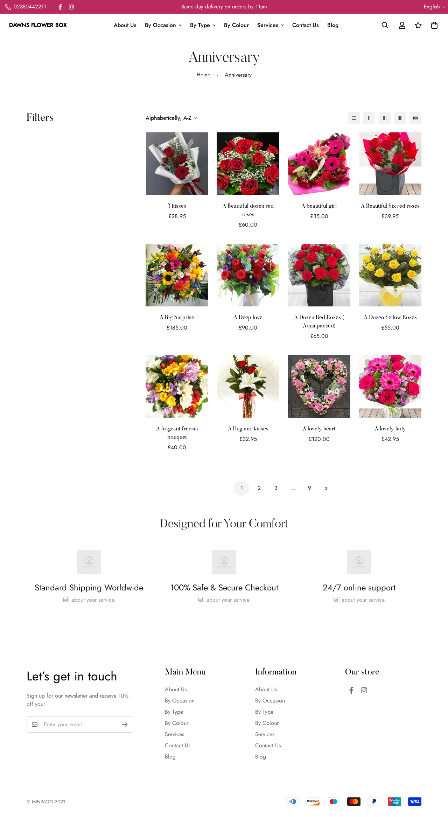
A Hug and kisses (248, 429)
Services (267, 25)
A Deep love (247, 317)
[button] (433, 25)
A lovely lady (390, 429)
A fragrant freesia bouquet (177, 433)
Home (203, 74)
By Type (200, 25)
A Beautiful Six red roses (390, 206)
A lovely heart (319, 429)
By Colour (236, 25)
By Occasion (160, 25)
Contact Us (305, 25)
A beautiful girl (319, 206)
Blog (332, 25)
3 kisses (177, 206)
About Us (125, 25)
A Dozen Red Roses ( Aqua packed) (319, 322)
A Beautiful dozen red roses (248, 210)
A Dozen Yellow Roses (390, 317)
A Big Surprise (177, 317)
